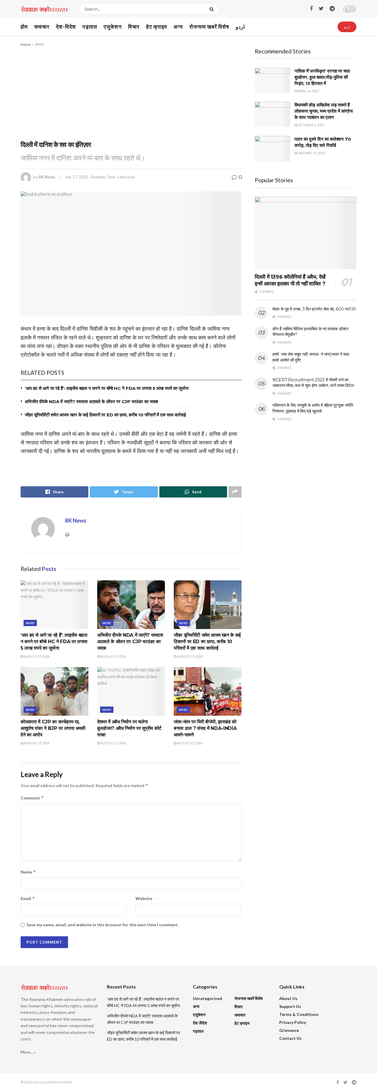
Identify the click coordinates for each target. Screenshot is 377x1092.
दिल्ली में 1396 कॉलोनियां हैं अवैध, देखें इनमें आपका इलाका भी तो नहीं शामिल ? (290, 280)
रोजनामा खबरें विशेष (209, 26)
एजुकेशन (113, 26)
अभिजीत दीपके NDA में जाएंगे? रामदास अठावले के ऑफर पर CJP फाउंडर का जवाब (91, 401)
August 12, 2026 (113, 743)
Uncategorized (207, 998)
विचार (134, 26)
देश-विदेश (66, 26)
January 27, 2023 (311, 153)
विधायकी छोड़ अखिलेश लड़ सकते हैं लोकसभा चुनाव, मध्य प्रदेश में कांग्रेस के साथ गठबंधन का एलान (324, 111)
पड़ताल (89, 26)
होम (24, 26)
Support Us (290, 1006)
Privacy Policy (292, 1022)
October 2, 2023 (310, 125)
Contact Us (290, 1038)
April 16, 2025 (308, 91)
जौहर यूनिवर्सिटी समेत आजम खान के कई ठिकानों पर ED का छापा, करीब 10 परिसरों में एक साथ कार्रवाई (105, 415)
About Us (288, 998)
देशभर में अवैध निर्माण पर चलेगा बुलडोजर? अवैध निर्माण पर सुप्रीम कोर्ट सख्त (129, 728)
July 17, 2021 (76, 177)
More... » (28, 1052)
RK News (47, 177)
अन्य (178, 26)
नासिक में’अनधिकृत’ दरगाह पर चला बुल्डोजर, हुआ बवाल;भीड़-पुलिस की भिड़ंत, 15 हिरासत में (322, 77)
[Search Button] (213, 9)
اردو (240, 26)
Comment (32, 798)
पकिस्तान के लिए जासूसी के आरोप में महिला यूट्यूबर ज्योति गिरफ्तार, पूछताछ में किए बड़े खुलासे (312, 408)
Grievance (289, 1030)
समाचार (41, 26)
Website (143, 898)
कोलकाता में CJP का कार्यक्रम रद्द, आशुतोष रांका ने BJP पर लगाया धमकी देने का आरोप (53, 728)
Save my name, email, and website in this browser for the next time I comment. (102, 924)
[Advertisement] (131, 92)
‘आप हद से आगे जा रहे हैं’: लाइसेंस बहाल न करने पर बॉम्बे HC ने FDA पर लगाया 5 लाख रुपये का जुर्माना (106, 388)
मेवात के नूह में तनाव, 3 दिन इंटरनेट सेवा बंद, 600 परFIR (314, 309)
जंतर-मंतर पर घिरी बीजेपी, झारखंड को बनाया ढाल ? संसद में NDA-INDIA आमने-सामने (205, 728)
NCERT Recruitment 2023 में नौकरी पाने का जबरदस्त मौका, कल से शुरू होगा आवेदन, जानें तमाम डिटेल (312, 382)
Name (28, 872)
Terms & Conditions (299, 1014)
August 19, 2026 (36, 656)
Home (26, 44)
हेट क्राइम (156, 26)
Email (28, 898)
